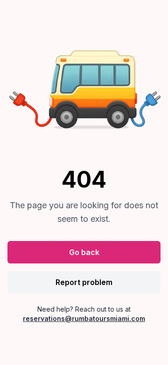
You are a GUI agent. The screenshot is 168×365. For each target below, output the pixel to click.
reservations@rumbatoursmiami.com (84, 318)
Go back (84, 252)
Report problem (84, 282)
